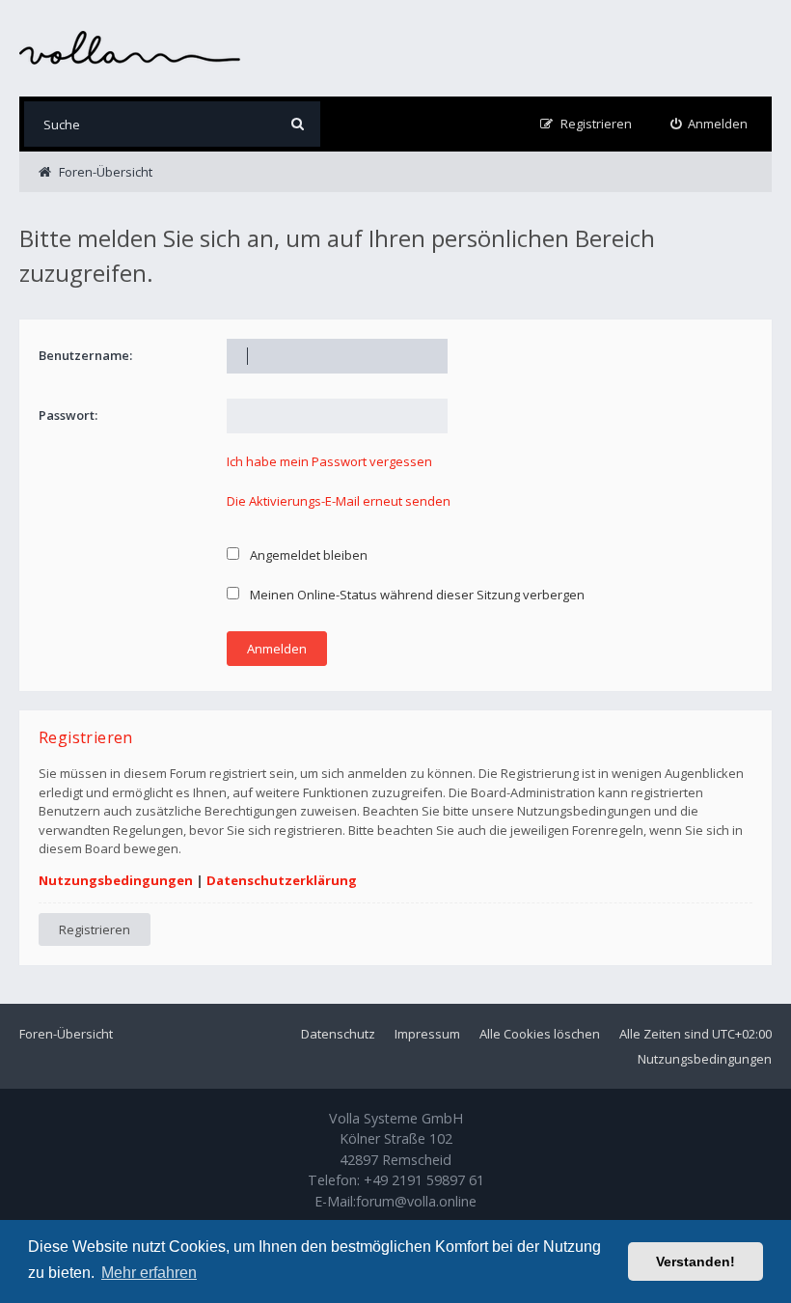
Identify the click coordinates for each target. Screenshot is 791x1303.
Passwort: (68, 415)
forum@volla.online (416, 1201)
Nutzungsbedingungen (116, 880)
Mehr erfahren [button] (149, 1272)
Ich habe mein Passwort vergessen (329, 461)
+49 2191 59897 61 (424, 1180)
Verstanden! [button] (695, 1261)
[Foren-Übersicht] (130, 48)
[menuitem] (709, 124)
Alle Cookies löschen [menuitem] (539, 1033)
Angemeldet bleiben (307, 555)
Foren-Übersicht (66, 1033)
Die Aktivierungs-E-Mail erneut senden (338, 501)
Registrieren (94, 929)
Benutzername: (85, 355)
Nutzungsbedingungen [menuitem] (705, 1058)
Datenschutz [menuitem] (338, 1033)
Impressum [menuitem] (427, 1033)
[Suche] (297, 124)
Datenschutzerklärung (281, 880)
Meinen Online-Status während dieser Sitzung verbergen (416, 594)
